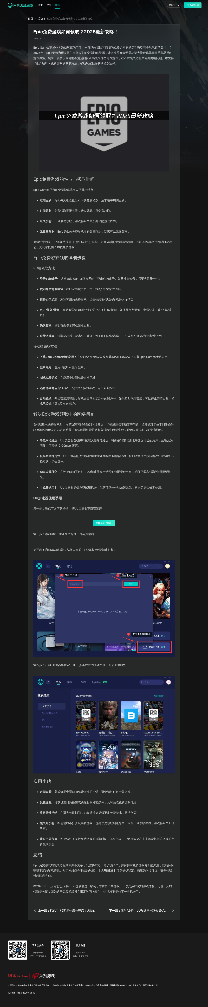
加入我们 (100, 985)
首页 (40, 5)
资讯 (49, 5)
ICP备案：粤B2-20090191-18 (21, 993)
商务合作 (90, 985)
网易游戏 (70, 985)
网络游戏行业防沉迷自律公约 (145, 985)
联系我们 (80, 985)
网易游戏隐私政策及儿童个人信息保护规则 (46, 985)
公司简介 (12, 985)
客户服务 (22, 985)
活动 (57, 5)
